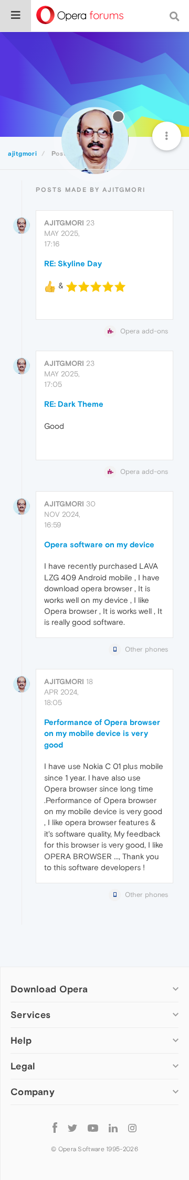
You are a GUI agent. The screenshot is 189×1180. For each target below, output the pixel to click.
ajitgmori (64, 223)
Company (32, 1091)
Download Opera (49, 988)
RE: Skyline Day (73, 263)
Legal (23, 1065)
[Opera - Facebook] (54, 1127)
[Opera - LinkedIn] (113, 1127)
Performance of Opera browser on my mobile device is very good (102, 733)
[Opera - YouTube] (92, 1127)
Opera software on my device (99, 544)
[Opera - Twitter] (72, 1127)
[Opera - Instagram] (132, 1127)
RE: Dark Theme (73, 403)
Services (30, 1014)
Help (21, 1040)
